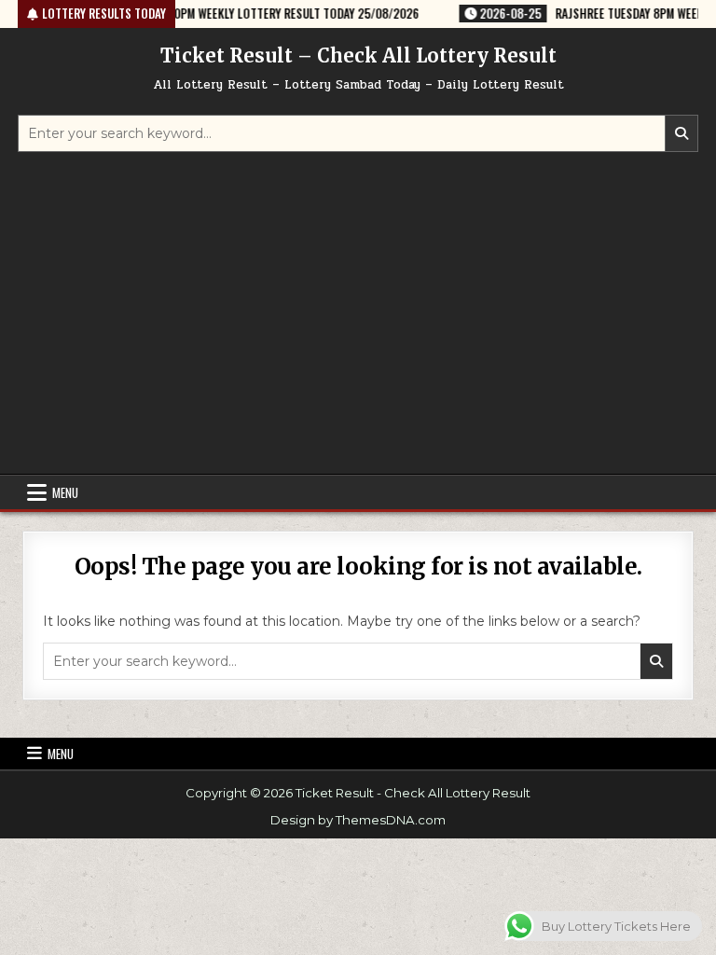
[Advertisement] (358, 315)
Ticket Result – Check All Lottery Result (358, 55)
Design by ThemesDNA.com (358, 819)
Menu (65, 492)
